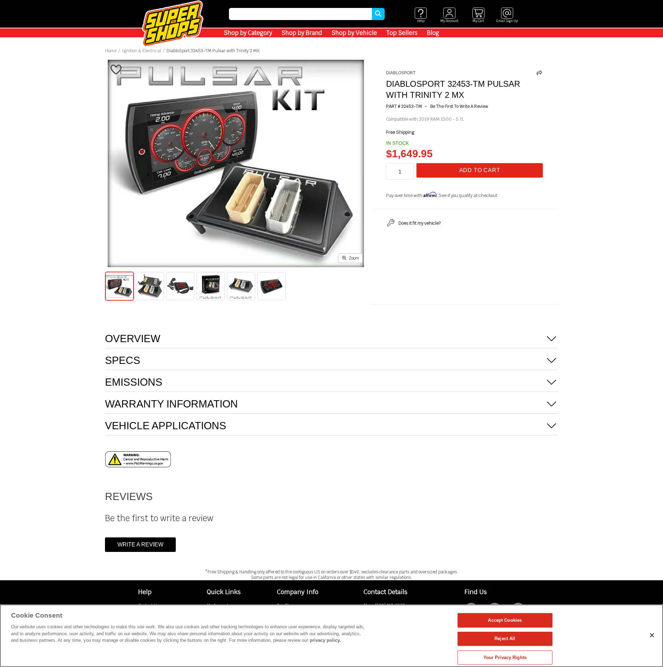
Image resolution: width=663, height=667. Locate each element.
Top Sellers (401, 33)
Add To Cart (479, 170)
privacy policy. (325, 640)
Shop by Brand (301, 33)
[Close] (652, 635)
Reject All (504, 638)
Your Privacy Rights (505, 657)
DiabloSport (400, 73)
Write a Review (140, 544)
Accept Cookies (505, 620)
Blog (433, 33)
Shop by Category (248, 33)
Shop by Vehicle (354, 33)
